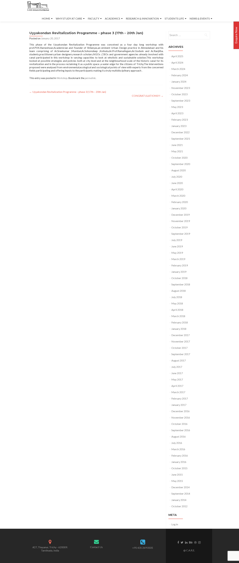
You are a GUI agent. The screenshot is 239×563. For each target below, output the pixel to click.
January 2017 (178, 404)
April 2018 (177, 309)
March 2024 (178, 68)
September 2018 (180, 284)
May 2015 (177, 480)
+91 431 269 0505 (142, 547)
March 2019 (178, 259)
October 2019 (179, 227)
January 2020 (178, 208)
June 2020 (177, 182)
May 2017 (177, 379)
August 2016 (178, 436)
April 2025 (177, 56)
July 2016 (176, 442)
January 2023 (178, 125)
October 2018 (179, 278)
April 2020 (177, 189)
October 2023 (179, 94)
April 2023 (177, 113)
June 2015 (177, 474)
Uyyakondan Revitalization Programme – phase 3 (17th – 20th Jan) (67, 91)
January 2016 (178, 461)
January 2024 (178, 81)
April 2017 (177, 385)
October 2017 (179, 347)
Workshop (62, 77)
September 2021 (180, 138)
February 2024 (179, 75)
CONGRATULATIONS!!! (147, 95)
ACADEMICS (112, 18)
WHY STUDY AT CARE (69, 18)
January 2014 (178, 499)
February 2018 (179, 322)
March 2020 (178, 195)
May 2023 (177, 106)
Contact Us (96, 547)
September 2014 (180, 493)
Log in (174, 524)
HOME (46, 18)
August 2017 (178, 360)
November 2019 (180, 221)
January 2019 (178, 271)
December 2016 (180, 411)
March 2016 (178, 449)
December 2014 (180, 487)
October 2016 (179, 423)
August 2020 (178, 170)
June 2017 (177, 373)
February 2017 (179, 398)
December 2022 (180, 132)
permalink (90, 77)
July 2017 (176, 366)
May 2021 (177, 151)
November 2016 (180, 417)
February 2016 (179, 455)
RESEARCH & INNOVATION (142, 18)
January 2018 (178, 328)
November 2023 (180, 87)
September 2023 (180, 100)
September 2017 (180, 354)
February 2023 (179, 119)
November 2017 (180, 341)
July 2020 (176, 176)
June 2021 (177, 144)
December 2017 (180, 335)
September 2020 (180, 163)
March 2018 (178, 316)
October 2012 (179, 506)
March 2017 (178, 392)
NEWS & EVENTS (200, 18)
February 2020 (179, 201)
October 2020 (179, 157)
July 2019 (176, 240)
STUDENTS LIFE (174, 18)
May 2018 (177, 303)
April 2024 (177, 62)
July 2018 (176, 297)
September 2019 (180, 233)
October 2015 (179, 468)
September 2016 (180, 430)
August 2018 (178, 290)
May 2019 (177, 252)
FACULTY (93, 18)
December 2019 (180, 214)
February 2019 (179, 265)
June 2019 (177, 246)
